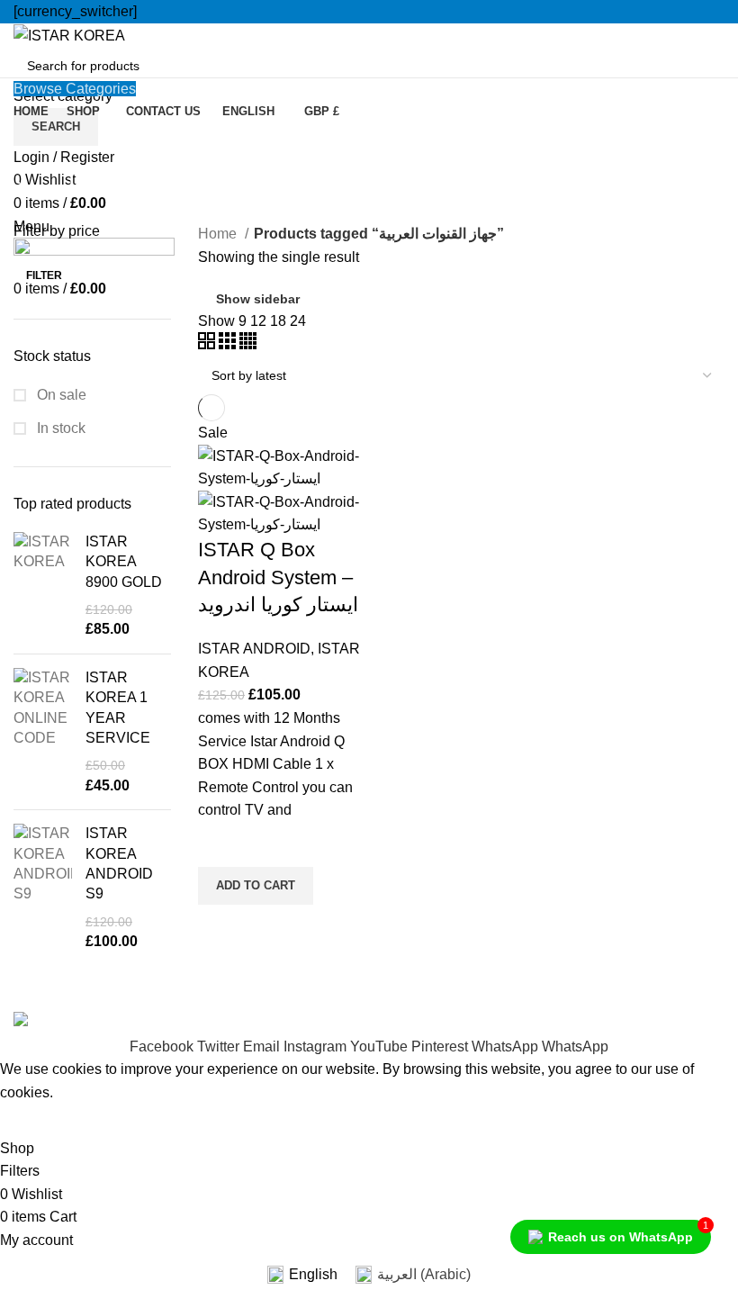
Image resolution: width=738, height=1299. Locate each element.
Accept (35, 1120)
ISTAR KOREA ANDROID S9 (119, 863)
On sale (59, 394)
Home (219, 233)
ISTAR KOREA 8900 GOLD (124, 562)
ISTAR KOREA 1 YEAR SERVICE (118, 707)
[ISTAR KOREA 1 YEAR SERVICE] (43, 732)
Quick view (220, 927)
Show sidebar (258, 299)
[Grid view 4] (247, 344)
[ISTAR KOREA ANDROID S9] (43, 888)
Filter (44, 275)
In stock (59, 428)
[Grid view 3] (229, 344)
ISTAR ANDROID (254, 648)
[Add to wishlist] (220, 844)
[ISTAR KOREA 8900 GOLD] (43, 586)
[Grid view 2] (208, 344)
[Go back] (36, 145)
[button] (255, 886)
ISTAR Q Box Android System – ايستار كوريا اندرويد (278, 577)
